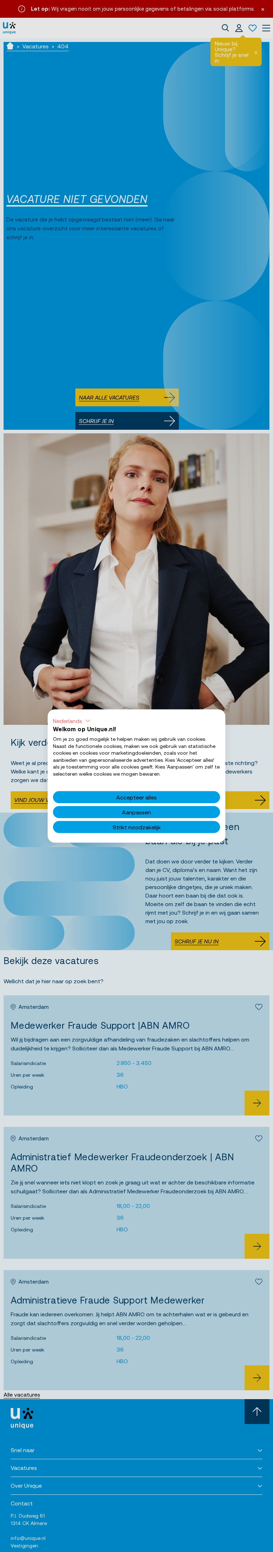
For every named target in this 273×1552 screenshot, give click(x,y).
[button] (72, 721)
